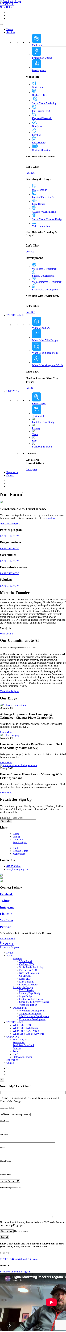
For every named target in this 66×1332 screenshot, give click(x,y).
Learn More (6, 732)
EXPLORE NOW (9, 536)
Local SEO (37, 135)
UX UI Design (39, 189)
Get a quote (31, 469)
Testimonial (38, 416)
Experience (12, 472)
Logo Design (38, 204)
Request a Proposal (9, 947)
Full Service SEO (41, 111)
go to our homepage (10, 523)
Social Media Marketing (44, 103)
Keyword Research (42, 118)
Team (35, 434)
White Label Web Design (45, 340)
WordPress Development (44, 268)
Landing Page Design (43, 197)
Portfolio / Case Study (43, 422)
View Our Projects (9, 691)
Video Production (41, 226)
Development (19, 1007)
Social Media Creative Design (47, 219)
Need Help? (6, 7)
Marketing (18, 958)
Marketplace (19, 853)
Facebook (5, 1271)
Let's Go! (30, 173)
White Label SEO (41, 327)
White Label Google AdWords (47, 365)
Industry (36, 428)
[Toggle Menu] (1, 24)
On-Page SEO (39, 95)
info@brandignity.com (26, 1259)
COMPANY (12, 391)
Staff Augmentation (42, 446)
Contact (10, 475)
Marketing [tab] (37, 45)
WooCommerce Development (47, 281)
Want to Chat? (7, 633)
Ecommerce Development (45, 289)
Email (3, 817)
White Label (38, 87)
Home (9, 29)
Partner (16, 836)
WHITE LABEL (15, 315)
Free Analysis (39, 403)
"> (7, 1068)
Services (10, 32)
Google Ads (38, 126)
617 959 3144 (7, 4)
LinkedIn (15, 1271)
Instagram (25, 1271)
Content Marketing (41, 150)
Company (18, 839)
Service (10, 955)
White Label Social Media (45, 352)
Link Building (39, 142)
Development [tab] (39, 70)
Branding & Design (23, 987)
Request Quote (20, 850)
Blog (34, 440)
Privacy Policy (7, 938)
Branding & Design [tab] (42, 57)
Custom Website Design (44, 211)
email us (50, 518)
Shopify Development (43, 275)
